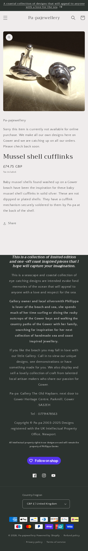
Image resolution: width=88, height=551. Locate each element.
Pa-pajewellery (27, 535)
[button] (5, 17)
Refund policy (72, 535)
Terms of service (56, 542)
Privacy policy (34, 542)
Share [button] (12, 223)
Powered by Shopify (48, 535)
